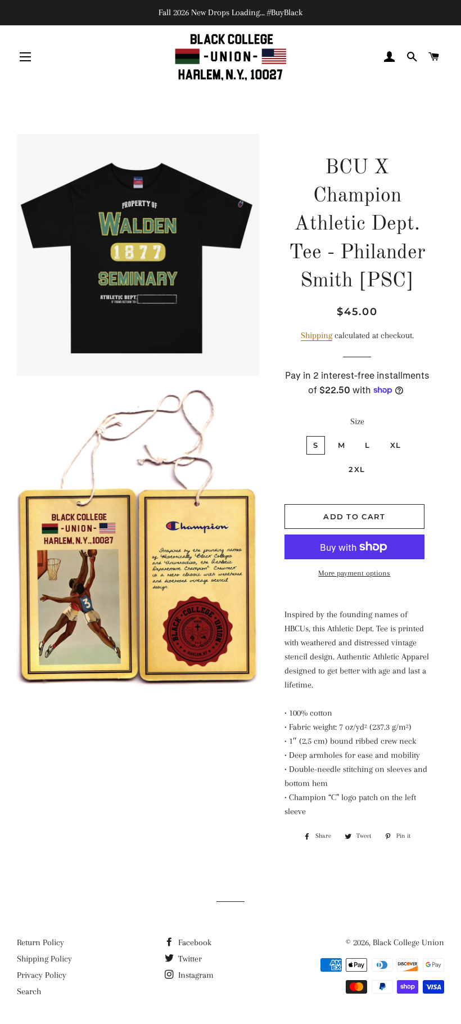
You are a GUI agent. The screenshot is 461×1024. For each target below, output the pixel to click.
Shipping (316, 335)
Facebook (193, 942)
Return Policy (40, 942)
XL (395, 445)
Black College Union (408, 942)
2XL (357, 469)
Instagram (195, 975)
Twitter (189, 959)
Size (357, 421)
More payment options (354, 573)
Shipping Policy (44, 959)
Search (29, 991)
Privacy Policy (41, 975)
